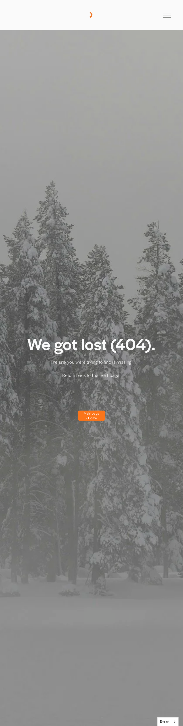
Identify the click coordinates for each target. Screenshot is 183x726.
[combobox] (168, 721)
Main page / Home (92, 415)
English (164, 721)
